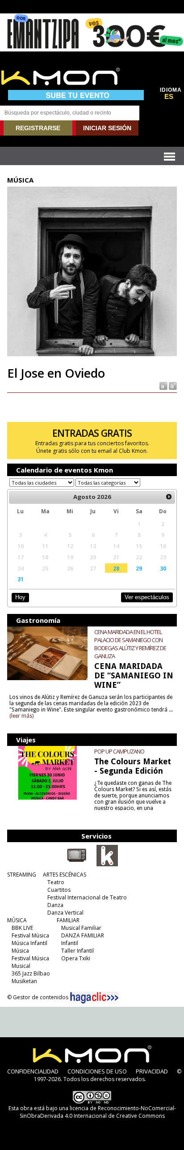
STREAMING (21, 874)
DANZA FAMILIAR (82, 935)
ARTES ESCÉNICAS (64, 874)
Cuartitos (59, 890)
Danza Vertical (65, 912)
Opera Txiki (75, 958)
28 (116, 568)
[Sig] (168, 497)
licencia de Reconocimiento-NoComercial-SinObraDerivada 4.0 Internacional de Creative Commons (98, 1112)
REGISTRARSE (38, 128)
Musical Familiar (81, 928)
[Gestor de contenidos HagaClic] (94, 998)
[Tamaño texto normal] (162, 385)
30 (163, 568)
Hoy (20, 597)
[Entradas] (107, 864)
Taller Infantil (77, 950)
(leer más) (21, 716)
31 (20, 579)
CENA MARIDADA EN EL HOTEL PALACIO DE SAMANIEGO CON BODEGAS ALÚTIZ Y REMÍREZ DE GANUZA (130, 644)
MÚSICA (17, 920)
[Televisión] (77, 864)
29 (139, 568)
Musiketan (24, 981)
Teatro (55, 882)
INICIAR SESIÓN (107, 128)
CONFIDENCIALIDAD (33, 1071)
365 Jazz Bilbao (31, 973)
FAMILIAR (68, 920)
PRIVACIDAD (152, 1071)
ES (168, 96)
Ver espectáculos (147, 597)
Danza (55, 905)
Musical (21, 966)
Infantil (69, 943)
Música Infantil (29, 943)
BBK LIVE (22, 928)
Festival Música (30, 935)
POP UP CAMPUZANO (119, 751)
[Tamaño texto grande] (172, 385)
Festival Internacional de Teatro (87, 897)
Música (20, 950)
